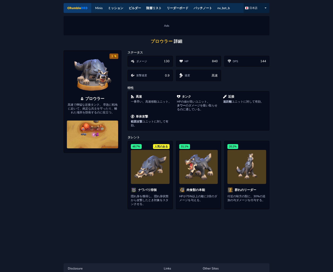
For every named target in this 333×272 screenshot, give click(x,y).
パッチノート (203, 8)
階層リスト (154, 8)
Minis (99, 8)
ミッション (115, 8)
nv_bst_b (223, 8)
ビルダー (135, 8)
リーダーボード (177, 8)
